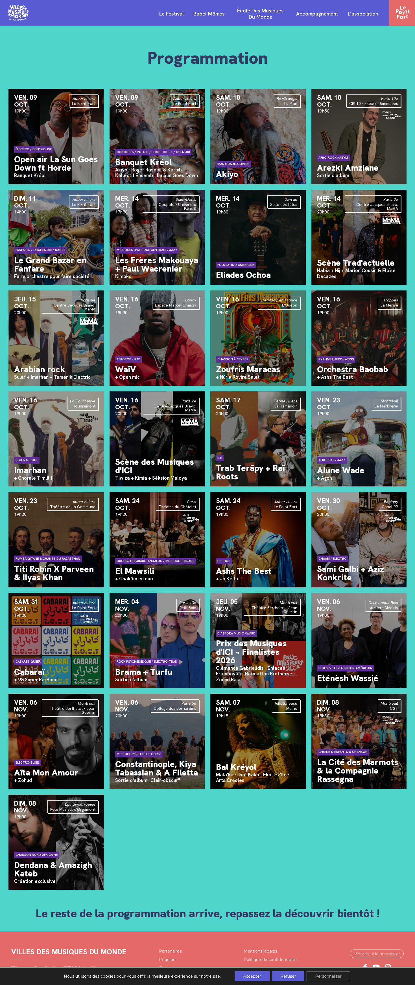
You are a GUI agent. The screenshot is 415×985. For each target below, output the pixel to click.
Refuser (288, 976)
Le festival (171, 14)
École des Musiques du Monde (260, 14)
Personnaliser (328, 976)
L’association (363, 14)
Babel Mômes (209, 14)
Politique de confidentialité (270, 959)
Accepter (252, 976)
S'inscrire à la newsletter (376, 953)
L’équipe (167, 959)
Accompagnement (317, 14)
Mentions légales (260, 951)
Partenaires (170, 951)
